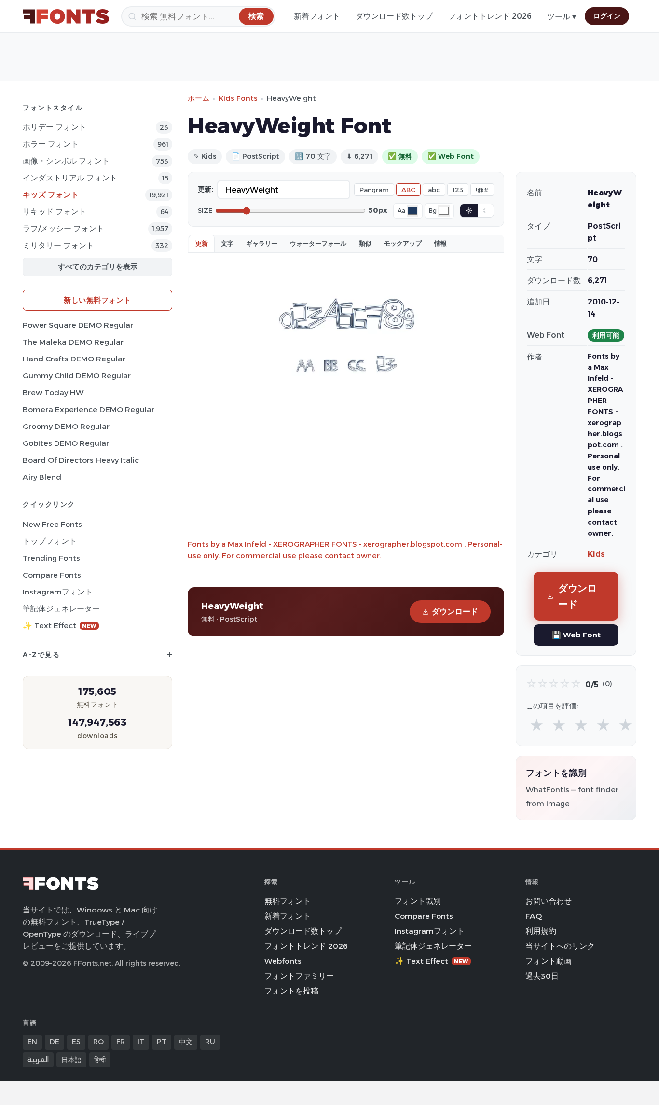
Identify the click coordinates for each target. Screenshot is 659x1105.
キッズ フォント (51, 194)
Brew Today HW (53, 392)
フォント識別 (418, 901)
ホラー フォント (51, 144)
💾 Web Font (576, 634)
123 (458, 189)
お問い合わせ (548, 901)
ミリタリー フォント (58, 245)
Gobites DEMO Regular (66, 443)
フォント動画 (548, 961)
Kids (596, 554)
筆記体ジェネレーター (61, 608)
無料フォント (287, 901)
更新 (201, 243)
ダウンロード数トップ (394, 16)
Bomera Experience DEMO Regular (88, 409)
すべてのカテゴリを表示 (97, 266)
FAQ (533, 916)
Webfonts (283, 961)
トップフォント (50, 541)
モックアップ (403, 243)
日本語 (71, 1059)
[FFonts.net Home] (66, 16)
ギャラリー (261, 243)
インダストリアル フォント (70, 177)
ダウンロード (455, 611)
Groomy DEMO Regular (66, 426)
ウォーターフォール (318, 243)
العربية (38, 1059)
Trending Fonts (51, 558)
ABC (408, 189)
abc (434, 189)
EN (32, 1041)
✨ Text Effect (59, 625)
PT (161, 1041)
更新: (205, 189)
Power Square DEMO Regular (78, 325)
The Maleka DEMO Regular (73, 341)
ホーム (198, 98)
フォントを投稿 (291, 990)
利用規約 (540, 931)
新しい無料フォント (97, 299)
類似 (365, 243)
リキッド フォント (54, 211)
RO (98, 1041)
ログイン (606, 16)
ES (76, 1041)
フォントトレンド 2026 (490, 16)
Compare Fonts (52, 575)
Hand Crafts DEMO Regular (74, 358)
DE (54, 1041)
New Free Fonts (52, 524)
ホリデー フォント (54, 127)
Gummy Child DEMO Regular (77, 375)
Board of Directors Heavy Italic (81, 460)
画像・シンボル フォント (66, 161)
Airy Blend (42, 477)
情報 (440, 243)
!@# (482, 189)
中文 (185, 1041)
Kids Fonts (238, 98)
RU (210, 1041)
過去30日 (542, 976)
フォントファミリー (299, 976)
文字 (227, 243)
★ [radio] (536, 725)
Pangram (374, 189)
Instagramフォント (58, 591)
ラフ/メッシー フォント (63, 228)
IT (140, 1041)
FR (120, 1041)
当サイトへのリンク (560, 946)
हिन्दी (100, 1059)
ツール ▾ (561, 16)
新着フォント (317, 16)
